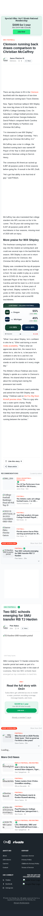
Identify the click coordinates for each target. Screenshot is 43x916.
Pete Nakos (14, 626)
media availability (10, 346)
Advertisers (7, 860)
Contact (5, 867)
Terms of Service (28, 867)
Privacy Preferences (21, 903)
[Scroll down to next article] (39, 561)
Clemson (34, 92)
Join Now (21, 32)
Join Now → (21, 710)
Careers (5, 863)
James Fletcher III (17, 58)
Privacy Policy (27, 860)
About (5, 856)
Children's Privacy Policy (30, 863)
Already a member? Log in (21, 717)
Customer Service (28, 856)
